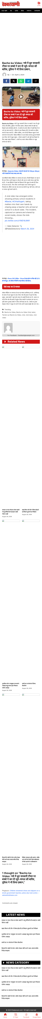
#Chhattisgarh (18, 201)
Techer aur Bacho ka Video (11, 315)
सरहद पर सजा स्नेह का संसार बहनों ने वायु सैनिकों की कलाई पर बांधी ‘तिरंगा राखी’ (10, 512)
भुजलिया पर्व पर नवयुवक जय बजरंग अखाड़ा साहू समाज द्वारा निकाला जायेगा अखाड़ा (10, 686)
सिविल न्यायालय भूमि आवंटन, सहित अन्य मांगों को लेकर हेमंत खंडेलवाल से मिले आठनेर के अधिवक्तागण (30, 859)
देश (11, 11)
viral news (29, 315)
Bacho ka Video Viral (23, 312)
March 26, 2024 (27, 229)
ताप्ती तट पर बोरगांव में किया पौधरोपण (12, 942)
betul (33, 312)
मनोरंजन (29, 11)
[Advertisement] (21, 35)
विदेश (22, 11)
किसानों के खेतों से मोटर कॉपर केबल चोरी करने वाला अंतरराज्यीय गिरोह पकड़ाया (11, 859)
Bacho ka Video (10, 312)
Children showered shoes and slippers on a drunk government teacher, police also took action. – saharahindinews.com (21, 893)
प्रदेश (16, 11)
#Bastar (8, 201)
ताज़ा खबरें (4, 11)
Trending (8, 309)
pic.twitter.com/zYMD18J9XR (17, 221)
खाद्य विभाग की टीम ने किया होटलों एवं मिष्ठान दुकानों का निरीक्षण (20, 928)
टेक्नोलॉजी (37, 11)
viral (23, 315)
